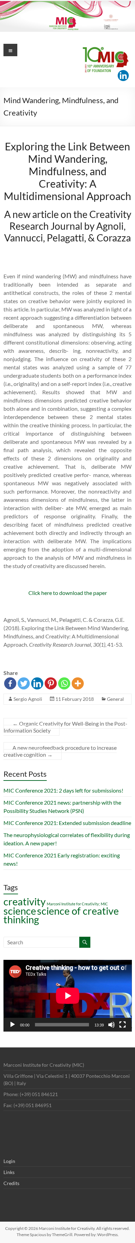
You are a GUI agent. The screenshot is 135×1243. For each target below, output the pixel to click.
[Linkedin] (123, 75)
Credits (11, 1183)
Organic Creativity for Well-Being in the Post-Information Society (65, 727)
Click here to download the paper (67, 592)
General (115, 699)
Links (9, 1172)
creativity (24, 901)
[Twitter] (24, 683)
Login (9, 1161)
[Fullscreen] (122, 1024)
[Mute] (111, 1024)
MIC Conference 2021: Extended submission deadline (67, 822)
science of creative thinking (61, 915)
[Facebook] (10, 683)
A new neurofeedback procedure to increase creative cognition (60, 751)
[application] (67, 996)
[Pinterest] (51, 683)
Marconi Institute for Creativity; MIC (77, 904)
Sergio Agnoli (28, 699)
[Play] (12, 1024)
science (19, 911)
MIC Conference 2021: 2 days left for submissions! (63, 790)
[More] (78, 683)
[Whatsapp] (64, 683)
